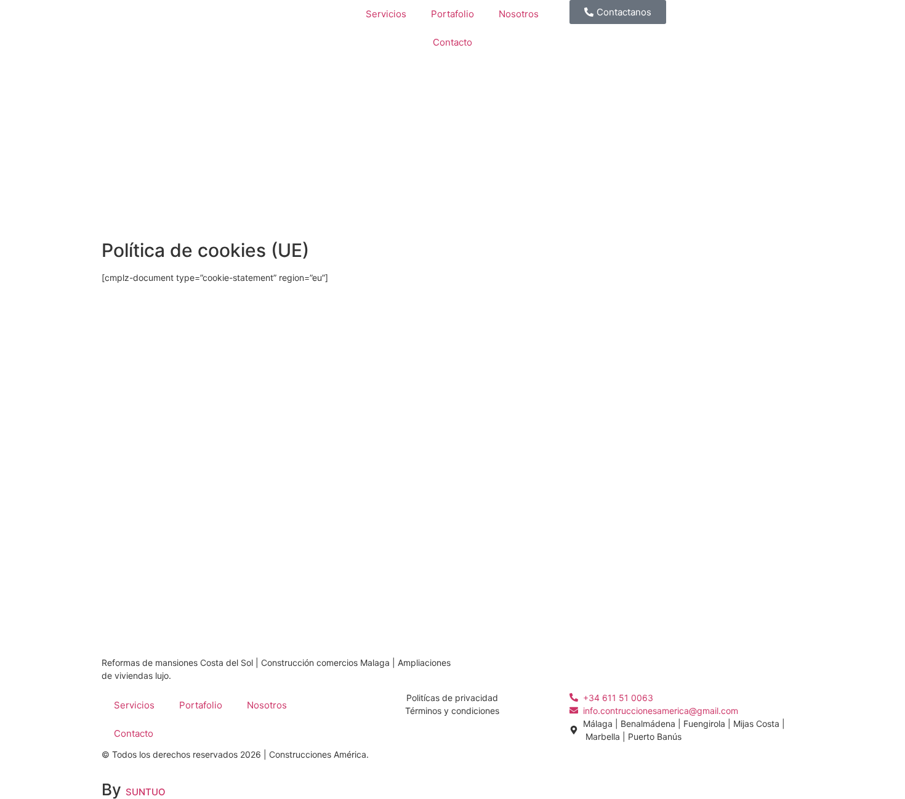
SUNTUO (146, 792)
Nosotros (519, 14)
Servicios (386, 14)
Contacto (452, 42)
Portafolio (452, 14)
